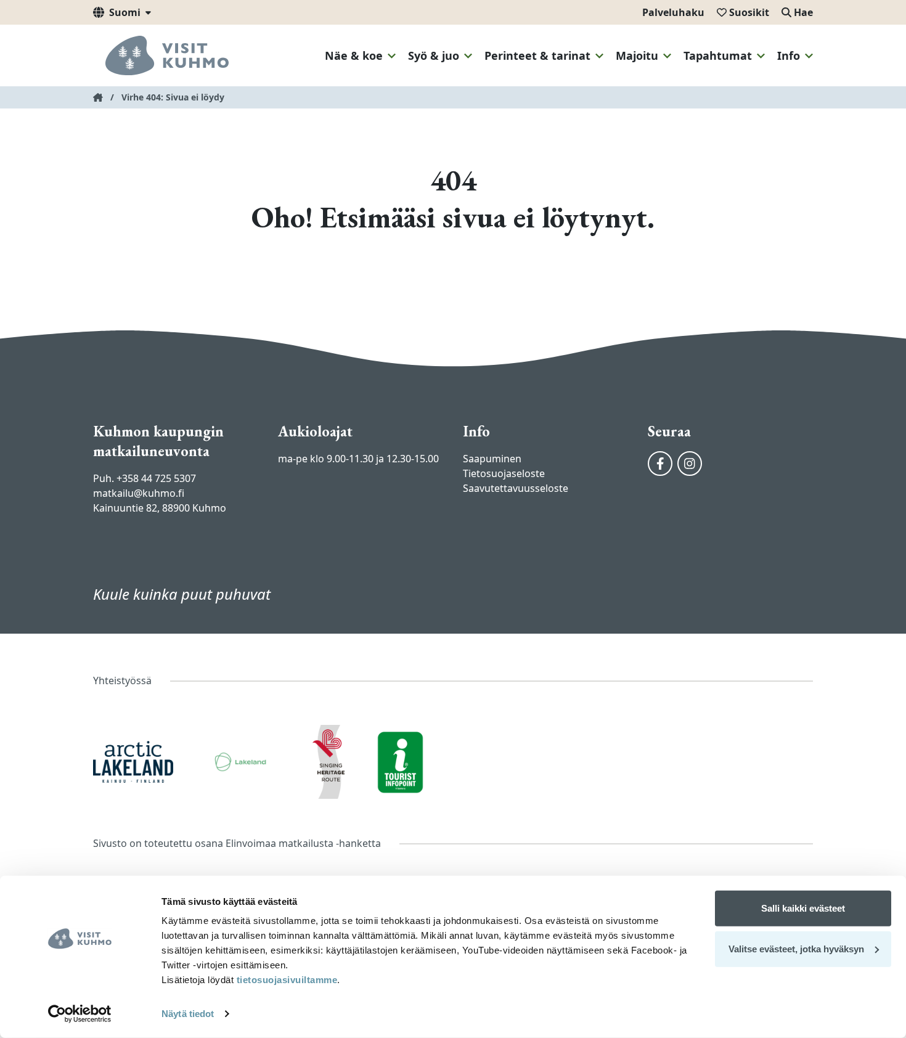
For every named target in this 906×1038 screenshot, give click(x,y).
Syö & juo (433, 55)
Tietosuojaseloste (504, 473)
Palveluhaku (673, 12)
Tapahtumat (718, 55)
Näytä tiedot (187, 1013)
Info (788, 55)
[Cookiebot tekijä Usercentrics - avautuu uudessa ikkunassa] (80, 1014)
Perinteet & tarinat (537, 55)
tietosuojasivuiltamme (285, 980)
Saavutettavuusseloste (515, 488)
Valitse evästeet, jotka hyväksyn (796, 948)
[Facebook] (660, 463)
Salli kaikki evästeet (803, 908)
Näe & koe (354, 55)
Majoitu (637, 55)
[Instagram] (689, 463)
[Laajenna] (392, 56)
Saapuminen (492, 458)
